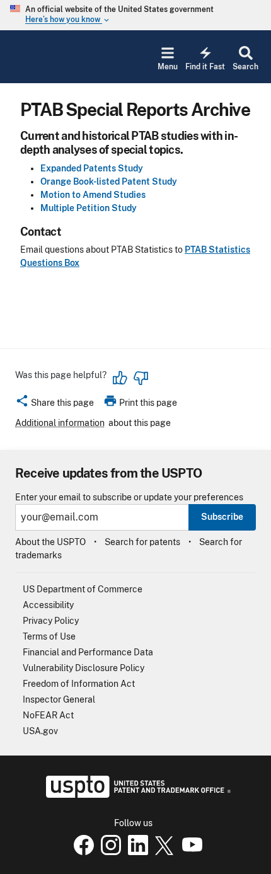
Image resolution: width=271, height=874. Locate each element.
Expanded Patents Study (91, 168)
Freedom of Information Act (79, 684)
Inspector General (59, 699)
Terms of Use (49, 636)
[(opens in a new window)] (108, 852)
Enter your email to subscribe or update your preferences (129, 497)
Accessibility (48, 605)
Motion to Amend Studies (93, 195)
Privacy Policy (51, 621)
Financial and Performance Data (88, 652)
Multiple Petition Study (88, 208)
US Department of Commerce (82, 589)
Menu (168, 66)
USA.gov (40, 731)
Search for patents (142, 542)
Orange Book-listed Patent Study (108, 181)
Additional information (60, 423)
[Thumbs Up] (120, 378)
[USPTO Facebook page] (81, 852)
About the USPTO (50, 542)
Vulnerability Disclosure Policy (83, 668)
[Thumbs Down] (140, 378)
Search (245, 66)
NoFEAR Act (48, 715)
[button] (54, 405)
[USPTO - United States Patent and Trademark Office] (136, 795)
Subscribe (222, 517)
